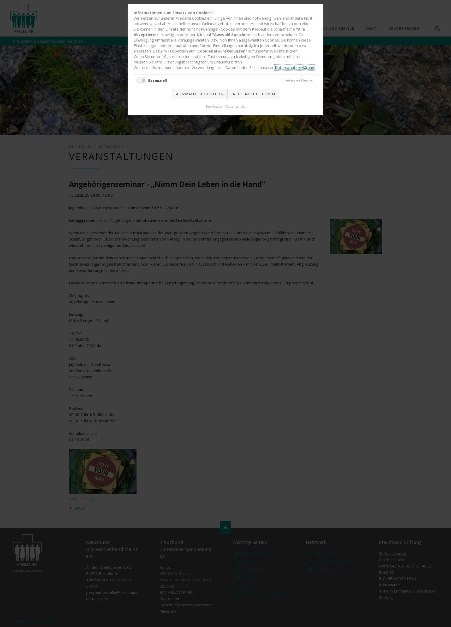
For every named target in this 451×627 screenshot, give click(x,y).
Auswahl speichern (200, 93)
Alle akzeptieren (254, 93)
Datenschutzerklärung (294, 67)
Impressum (214, 106)
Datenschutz (235, 106)
